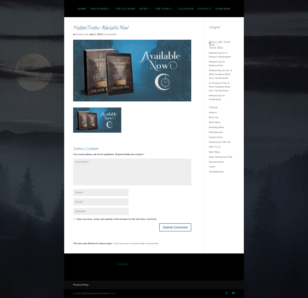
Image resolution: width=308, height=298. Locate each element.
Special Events (216, 162)
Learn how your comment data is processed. (136, 243)
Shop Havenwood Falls (220, 157)
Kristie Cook (82, 34)
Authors (213, 112)
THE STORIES (99, 9)
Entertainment (216, 132)
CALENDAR (186, 9)
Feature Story (216, 137)
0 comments (110, 34)
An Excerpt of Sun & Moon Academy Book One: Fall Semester (219, 87)
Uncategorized (216, 171)
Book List (213, 117)
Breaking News (216, 127)
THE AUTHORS (125, 9)
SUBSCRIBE (223, 9)
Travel (212, 166)
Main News (214, 152)
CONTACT (204, 9)
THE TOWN (163, 9)
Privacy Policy (81, 284)
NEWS (143, 9)
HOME (82, 9)
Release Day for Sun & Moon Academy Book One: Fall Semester (220, 74)
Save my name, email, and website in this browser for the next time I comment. (117, 219)
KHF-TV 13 (214, 147)
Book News (214, 122)
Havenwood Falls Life (220, 142)
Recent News (216, 48)
